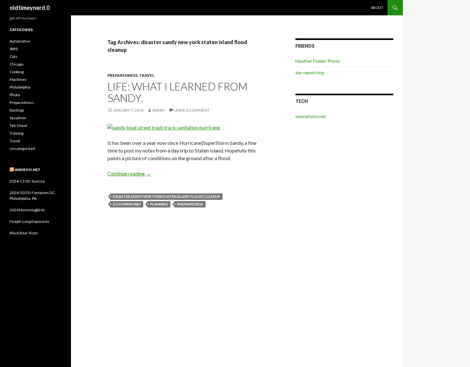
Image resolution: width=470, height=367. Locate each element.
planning (159, 204)
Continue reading (129, 173)
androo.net (27, 170)
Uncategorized (22, 148)
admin (158, 110)
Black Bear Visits (24, 232)
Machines (18, 79)
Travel (146, 75)
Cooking (17, 71)
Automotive (20, 41)
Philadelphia (20, 87)
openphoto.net (310, 116)
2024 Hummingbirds (27, 209)
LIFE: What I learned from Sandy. (177, 92)
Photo (15, 94)
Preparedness (122, 75)
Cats (13, 56)
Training (16, 133)
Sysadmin (18, 117)
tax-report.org (309, 72)
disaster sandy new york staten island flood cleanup (166, 196)
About (377, 7)
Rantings (17, 110)
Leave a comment (191, 110)
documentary (127, 204)
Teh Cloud (18, 125)
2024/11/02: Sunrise (27, 181)
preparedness (190, 204)
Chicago (16, 64)
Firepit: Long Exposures (30, 221)
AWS (14, 48)
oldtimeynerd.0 (30, 7)
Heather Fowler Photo (317, 61)
